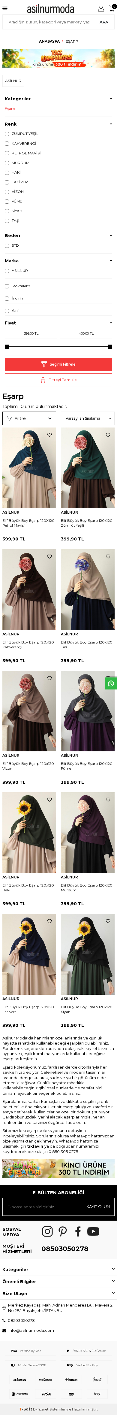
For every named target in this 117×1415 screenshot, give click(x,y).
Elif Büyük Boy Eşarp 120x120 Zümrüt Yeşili (86, 523)
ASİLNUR (19, 270)
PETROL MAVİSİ (26, 153)
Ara (104, 22)
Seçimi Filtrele (63, 364)
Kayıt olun (98, 1206)
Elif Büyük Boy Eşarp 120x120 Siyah (86, 1009)
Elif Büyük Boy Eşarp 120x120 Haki (28, 887)
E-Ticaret (41, 1409)
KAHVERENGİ (23, 143)
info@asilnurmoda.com (31, 1330)
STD (15, 245)
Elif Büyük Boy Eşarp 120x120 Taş (86, 644)
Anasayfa (49, 41)
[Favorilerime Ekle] (49, 435)
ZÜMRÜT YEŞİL (24, 133)
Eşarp (10, 108)
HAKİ (16, 172)
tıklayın (35, 1146)
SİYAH (16, 210)
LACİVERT (20, 182)
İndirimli (18, 298)
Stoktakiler (20, 286)
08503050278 (64, 1249)
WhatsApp (80, 1136)
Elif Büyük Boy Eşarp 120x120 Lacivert (28, 1009)
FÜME (16, 201)
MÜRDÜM (20, 162)
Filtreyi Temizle (63, 380)
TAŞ (15, 220)
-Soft (26, 1409)
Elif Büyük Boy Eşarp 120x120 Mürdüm (86, 887)
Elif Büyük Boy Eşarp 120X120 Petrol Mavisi (28, 523)
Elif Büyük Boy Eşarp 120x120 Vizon (28, 766)
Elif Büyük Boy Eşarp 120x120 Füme (86, 766)
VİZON (17, 191)
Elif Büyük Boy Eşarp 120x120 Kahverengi (28, 644)
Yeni (15, 310)
